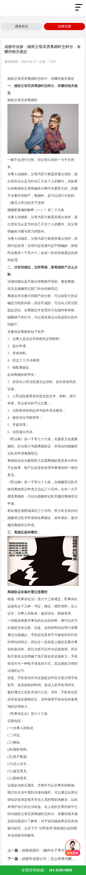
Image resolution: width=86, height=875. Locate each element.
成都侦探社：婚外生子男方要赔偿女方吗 (43, 850)
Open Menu (79, 7)
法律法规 (64, 26)
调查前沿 (21, 26)
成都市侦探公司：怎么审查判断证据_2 (43, 859)
